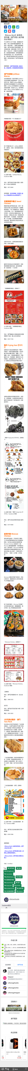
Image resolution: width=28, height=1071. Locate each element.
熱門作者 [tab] (20, 965)
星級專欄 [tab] (8, 965)
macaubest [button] (9, 874)
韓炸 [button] (18, 882)
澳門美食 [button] (11, 868)
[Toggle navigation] (26, 1068)
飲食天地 (7, 15)
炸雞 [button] (19, 868)
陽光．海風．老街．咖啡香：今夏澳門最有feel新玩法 (14, 945)
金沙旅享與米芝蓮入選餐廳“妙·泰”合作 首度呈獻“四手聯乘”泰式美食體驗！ (14, 954)
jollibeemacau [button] (10, 877)
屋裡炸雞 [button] (20, 888)
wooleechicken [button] (10, 888)
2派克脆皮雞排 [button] (10, 891)
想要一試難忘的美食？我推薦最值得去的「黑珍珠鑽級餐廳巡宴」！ (15, 951)
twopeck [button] (20, 891)
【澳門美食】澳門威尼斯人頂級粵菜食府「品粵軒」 (14, 957)
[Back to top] (25, 1064)
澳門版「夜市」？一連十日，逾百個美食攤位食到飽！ (15, 948)
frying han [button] (9, 885)
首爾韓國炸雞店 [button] (10, 880)
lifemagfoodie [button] (10, 871)
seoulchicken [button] (9, 882)
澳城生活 (15, 1069)
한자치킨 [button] (18, 885)
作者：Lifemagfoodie (10, 17)
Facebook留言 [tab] (6, 905)
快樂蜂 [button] (20, 877)
